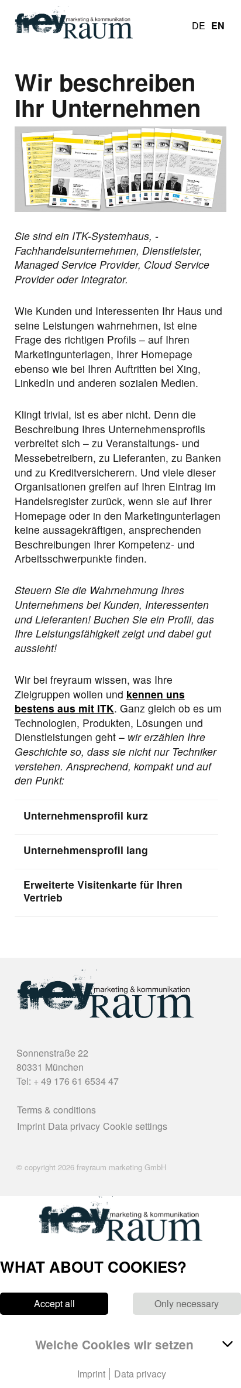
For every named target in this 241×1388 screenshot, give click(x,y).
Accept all (54, 1303)
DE (198, 25)
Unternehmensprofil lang (85, 849)
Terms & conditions (56, 1109)
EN (218, 25)
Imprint (31, 1126)
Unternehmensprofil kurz (85, 815)
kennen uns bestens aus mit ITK (100, 701)
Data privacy (74, 1126)
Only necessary (186, 1303)
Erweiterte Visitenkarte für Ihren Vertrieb (103, 891)
